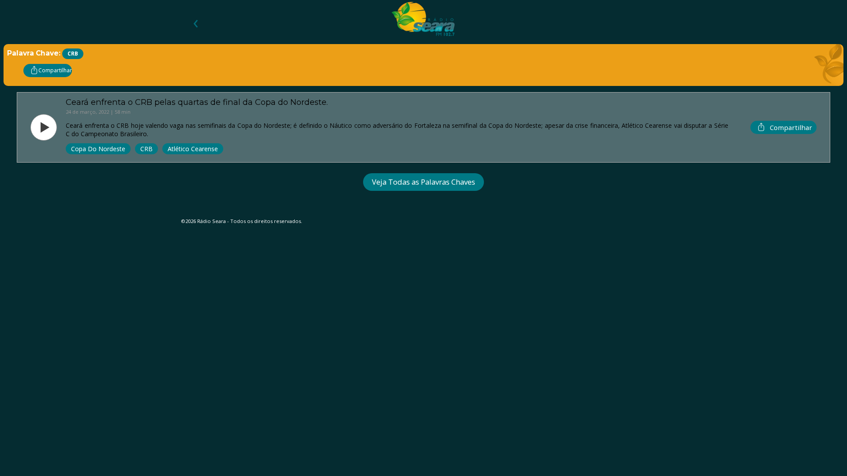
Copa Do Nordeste (98, 149)
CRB (146, 149)
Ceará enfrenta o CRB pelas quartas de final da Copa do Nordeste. (197, 102)
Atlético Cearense (193, 149)
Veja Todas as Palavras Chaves (423, 182)
